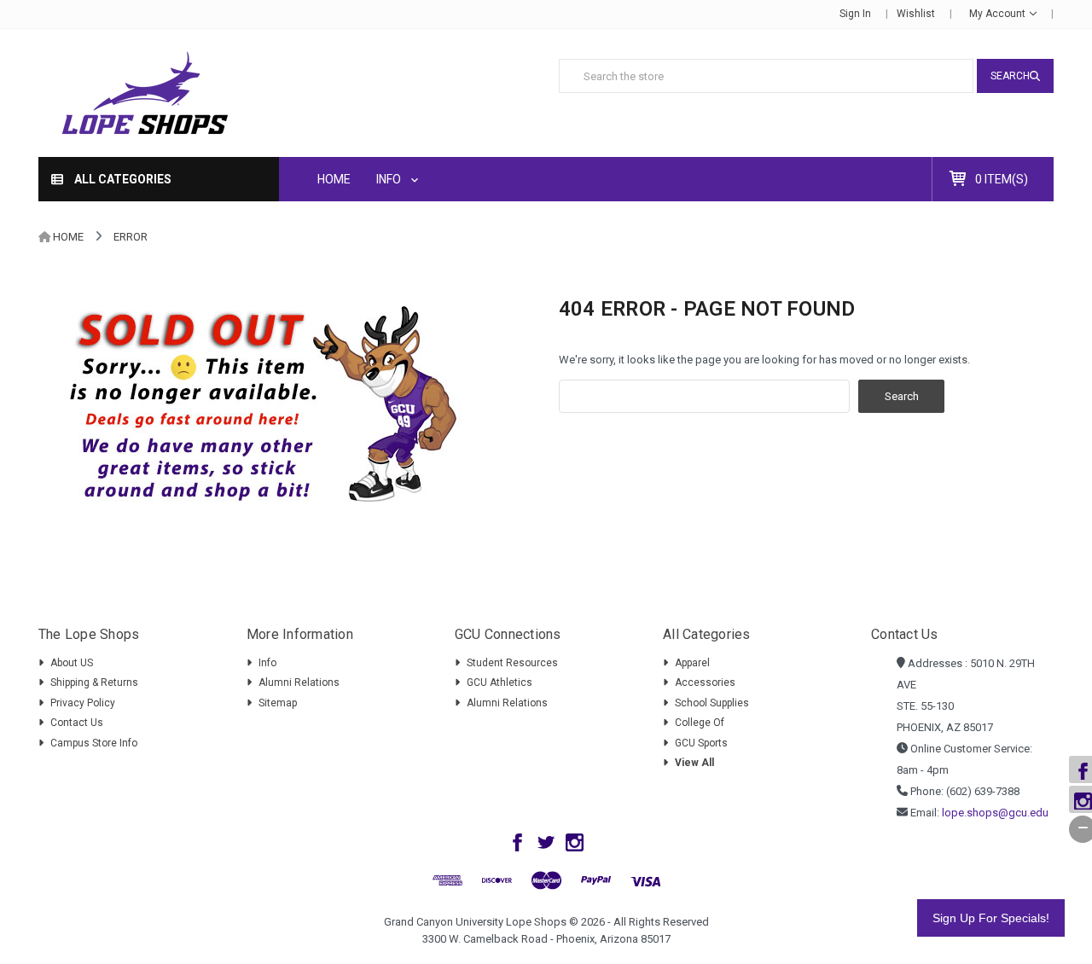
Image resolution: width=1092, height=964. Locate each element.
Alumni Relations (299, 682)
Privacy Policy (82, 703)
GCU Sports (701, 743)
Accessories (705, 682)
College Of (699, 723)
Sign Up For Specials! (990, 918)
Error (130, 236)
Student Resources (512, 663)
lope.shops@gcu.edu (995, 812)
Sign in (855, 14)
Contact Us (76, 723)
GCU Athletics (499, 682)
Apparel (692, 663)
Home (334, 179)
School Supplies (712, 703)
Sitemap (277, 703)
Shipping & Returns (94, 682)
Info (390, 179)
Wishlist (916, 14)
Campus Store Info (93, 743)
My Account (998, 14)
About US (71, 663)
